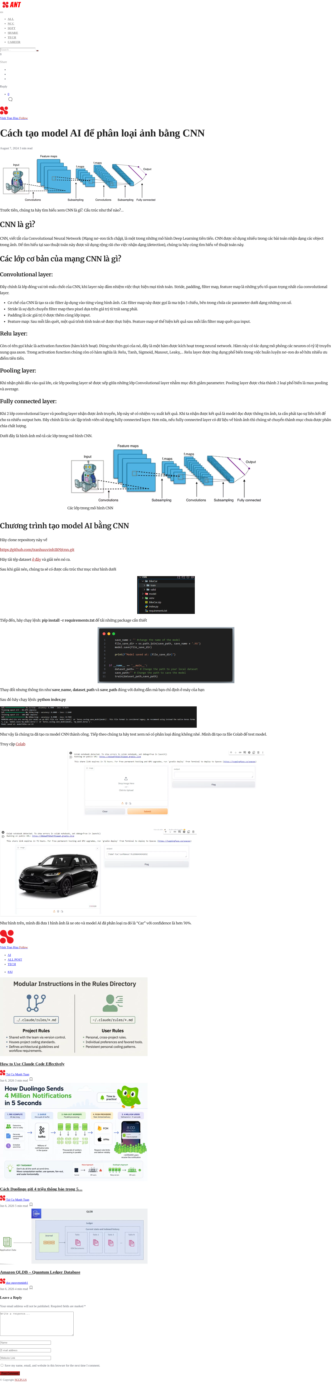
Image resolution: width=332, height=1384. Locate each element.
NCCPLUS (21, 1379)
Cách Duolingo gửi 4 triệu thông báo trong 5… (41, 1189)
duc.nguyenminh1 (17, 1282)
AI (9, 955)
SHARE (13, 32)
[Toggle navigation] (1, 12)
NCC (11, 23)
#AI (10, 972)
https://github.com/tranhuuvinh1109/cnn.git (37, 549)
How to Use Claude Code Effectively (32, 1063)
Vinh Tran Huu (14, 118)
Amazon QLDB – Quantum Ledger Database (40, 1272)
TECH (12, 37)
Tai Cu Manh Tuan (17, 1074)
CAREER (14, 42)
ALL (11, 19)
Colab (20, 744)
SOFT (12, 28)
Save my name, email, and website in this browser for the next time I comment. (52, 1365)
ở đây (36, 559)
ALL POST (15, 959)
